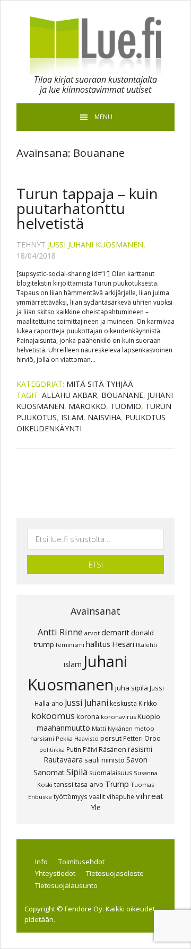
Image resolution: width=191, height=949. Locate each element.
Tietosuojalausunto (66, 885)
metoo (144, 728)
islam (72, 417)
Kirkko (147, 703)
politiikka (52, 749)
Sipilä (77, 772)
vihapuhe (120, 796)
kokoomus (53, 716)
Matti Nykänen (112, 728)
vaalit (97, 796)
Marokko (87, 406)
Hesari (123, 644)
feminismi (70, 645)
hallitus (98, 643)
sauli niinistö (104, 760)
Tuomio (125, 406)
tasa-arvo (89, 784)
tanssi (63, 784)
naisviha (104, 417)
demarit (115, 632)
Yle (96, 807)
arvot (92, 633)
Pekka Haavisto (77, 738)
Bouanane (122, 395)
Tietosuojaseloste (115, 873)
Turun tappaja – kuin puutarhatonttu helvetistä (87, 208)
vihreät (149, 796)
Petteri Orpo (142, 738)
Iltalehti (146, 645)
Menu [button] (103, 116)
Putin (73, 749)
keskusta (123, 703)
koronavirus (118, 717)
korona (87, 716)
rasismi (140, 749)
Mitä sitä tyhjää (99, 384)
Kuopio (148, 716)
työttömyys (71, 796)
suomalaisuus (110, 772)
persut (110, 738)
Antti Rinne (60, 632)
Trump (117, 784)
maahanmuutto (63, 728)
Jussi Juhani (86, 702)
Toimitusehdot (81, 861)
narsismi (42, 738)
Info (41, 861)
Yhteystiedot (55, 873)
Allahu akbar (69, 395)
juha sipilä (131, 688)
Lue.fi (95, 45)
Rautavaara (63, 760)
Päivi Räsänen (104, 749)
